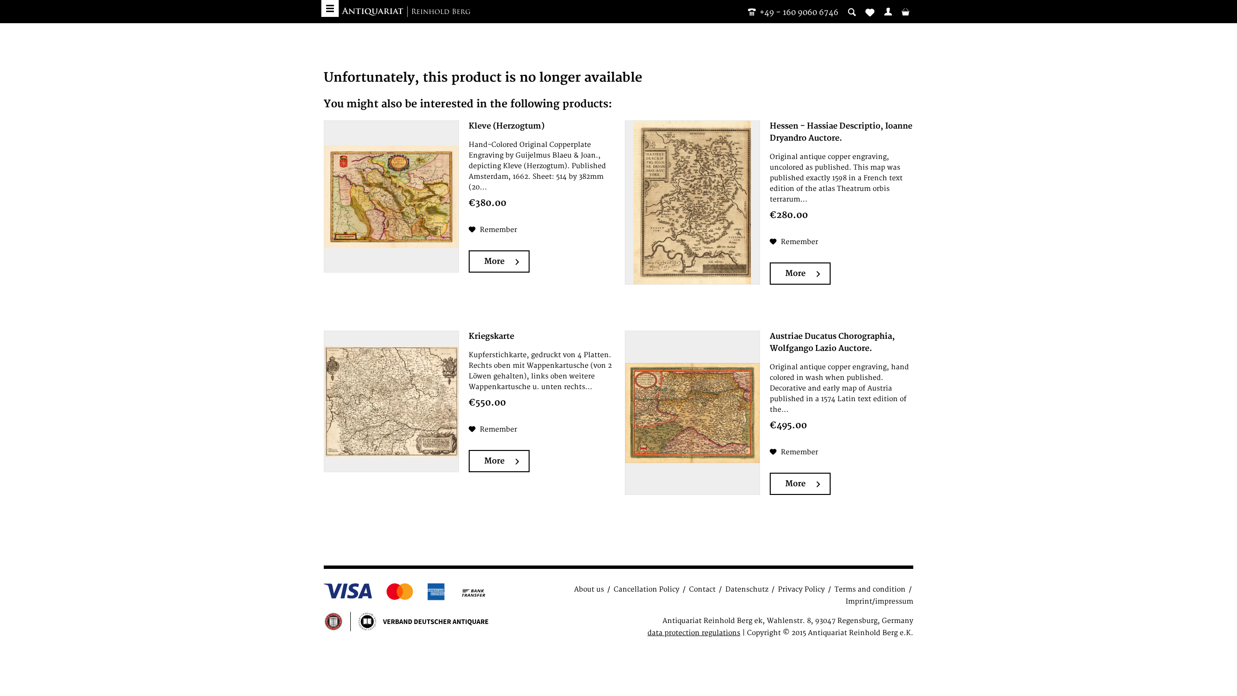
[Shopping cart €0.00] (905, 11)
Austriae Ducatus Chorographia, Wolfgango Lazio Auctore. (832, 342)
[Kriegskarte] (391, 401)
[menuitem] (888, 11)
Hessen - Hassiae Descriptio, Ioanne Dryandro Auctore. (841, 132)
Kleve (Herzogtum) (507, 126)
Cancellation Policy (646, 589)
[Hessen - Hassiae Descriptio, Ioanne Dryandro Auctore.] (692, 202)
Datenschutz (746, 589)
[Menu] (330, 8)
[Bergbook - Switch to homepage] (406, 12)
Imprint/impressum (879, 601)
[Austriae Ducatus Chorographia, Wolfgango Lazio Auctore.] (692, 413)
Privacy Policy (801, 589)
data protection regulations (693, 633)
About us (589, 589)
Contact (702, 589)
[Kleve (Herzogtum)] (391, 196)
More (494, 261)
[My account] (888, 11)
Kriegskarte (491, 336)
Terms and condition (870, 589)
